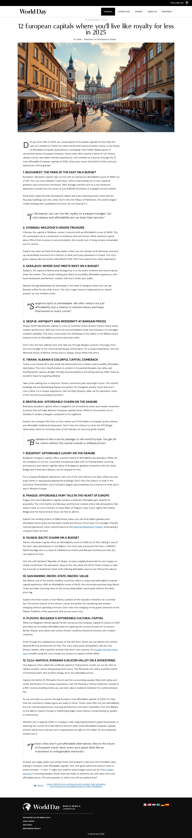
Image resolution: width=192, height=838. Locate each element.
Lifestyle (124, 12)
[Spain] (167, 806)
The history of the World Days (36, 818)
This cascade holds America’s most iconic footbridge (76, 786)
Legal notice (28, 821)
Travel (108, 12)
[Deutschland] (163, 806)
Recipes (167, 12)
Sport (139, 12)
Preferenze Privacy (32, 829)
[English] (149, 806)
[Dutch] (154, 806)
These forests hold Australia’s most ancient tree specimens (75, 784)
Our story (27, 825)
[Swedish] (158, 806)
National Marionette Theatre (88, 526)
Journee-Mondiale (92, 20)
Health (152, 12)
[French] (145, 806)
